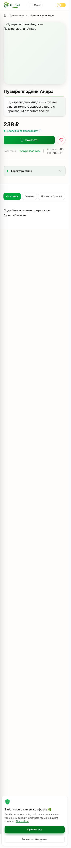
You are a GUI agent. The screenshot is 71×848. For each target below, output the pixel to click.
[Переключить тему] (61, 5)
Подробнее (22, 821)
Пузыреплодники (29, 150)
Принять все (34, 829)
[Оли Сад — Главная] (12, 5)
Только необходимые (35, 839)
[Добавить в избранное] (61, 140)
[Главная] (5, 15)
